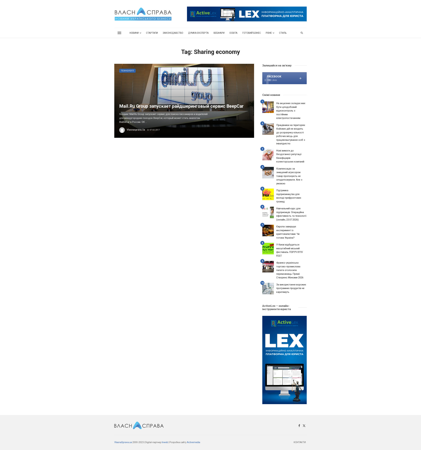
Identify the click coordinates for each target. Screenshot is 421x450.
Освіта (233, 33)
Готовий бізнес (251, 33)
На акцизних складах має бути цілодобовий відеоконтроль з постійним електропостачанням (290, 111)
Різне (269, 33)
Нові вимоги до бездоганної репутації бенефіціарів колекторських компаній (290, 156)
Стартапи (152, 33)
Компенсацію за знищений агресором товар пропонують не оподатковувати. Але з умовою (289, 176)
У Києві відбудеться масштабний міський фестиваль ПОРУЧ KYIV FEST (289, 250)
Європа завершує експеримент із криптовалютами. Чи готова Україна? (287, 232)
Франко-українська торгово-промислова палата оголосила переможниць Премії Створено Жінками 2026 (289, 270)
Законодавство (173, 33)
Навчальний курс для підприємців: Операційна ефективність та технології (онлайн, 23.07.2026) (291, 214)
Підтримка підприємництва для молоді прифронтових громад (288, 196)
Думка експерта (198, 33)
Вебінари (219, 33)
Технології (127, 71)
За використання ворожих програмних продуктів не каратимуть (291, 288)
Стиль (283, 33)
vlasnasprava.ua (136, 129)
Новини (134, 33)
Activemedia (193, 442)
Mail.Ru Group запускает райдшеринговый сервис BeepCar (181, 106)
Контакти (300, 442)
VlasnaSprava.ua (123, 442)
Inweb (165, 442)
